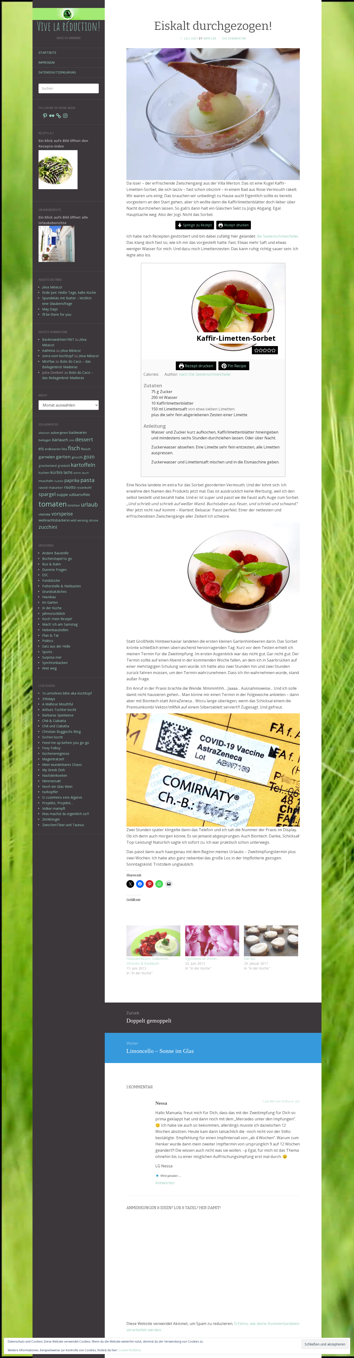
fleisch (86, 449)
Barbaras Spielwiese (57, 715)
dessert (84, 439)
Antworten (165, 1182)
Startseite (47, 52)
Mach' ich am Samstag (60, 624)
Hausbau (49, 597)
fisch (74, 448)
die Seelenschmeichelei (277, 236)
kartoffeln (83, 464)
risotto (70, 487)
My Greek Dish (53, 770)
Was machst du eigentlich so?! (65, 813)
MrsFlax (48, 361)
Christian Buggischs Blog (61, 731)
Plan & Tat (50, 635)
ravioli (43, 487)
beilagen (45, 440)
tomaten (53, 504)
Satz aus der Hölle (56, 646)
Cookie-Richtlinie (129, 1350)
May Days (50, 309)
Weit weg (49, 668)
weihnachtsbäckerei (54, 520)
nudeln (58, 481)
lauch (85, 473)
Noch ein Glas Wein (57, 786)
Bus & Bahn (51, 564)
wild (73, 520)
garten (63, 457)
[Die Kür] (271, 940)
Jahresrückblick (53, 613)
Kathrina (48, 350)
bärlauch (60, 439)
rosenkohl (84, 487)
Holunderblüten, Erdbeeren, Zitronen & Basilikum (147, 961)
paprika (71, 480)
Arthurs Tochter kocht (59, 709)
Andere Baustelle (55, 553)
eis (41, 448)
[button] (256, 350)
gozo (89, 456)
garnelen (47, 457)
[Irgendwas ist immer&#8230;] (212, 940)
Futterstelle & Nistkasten (61, 586)
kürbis (56, 472)
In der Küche (52, 608)
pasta (87, 479)
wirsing (82, 520)
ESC (45, 575)
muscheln (46, 481)
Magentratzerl (53, 759)
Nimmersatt (51, 781)
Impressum (47, 62)
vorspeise (62, 513)
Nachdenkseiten (54, 775)
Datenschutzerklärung (57, 72)
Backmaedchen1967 (58, 339)
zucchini (48, 527)
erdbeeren (53, 449)
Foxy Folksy (51, 748)
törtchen (74, 505)
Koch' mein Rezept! (57, 618)
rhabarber (56, 487)
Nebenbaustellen (55, 630)
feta (64, 449)
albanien (44, 433)
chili (71, 440)
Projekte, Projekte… (57, 803)
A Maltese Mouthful (57, 704)
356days (48, 698)
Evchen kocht (52, 737)
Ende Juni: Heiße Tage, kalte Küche (69, 292)
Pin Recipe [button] (236, 365)
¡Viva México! (52, 287)
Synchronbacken (55, 662)
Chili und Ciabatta (55, 726)
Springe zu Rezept (197, 225)
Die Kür (250, 958)
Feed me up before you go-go (65, 742)
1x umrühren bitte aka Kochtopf (67, 693)
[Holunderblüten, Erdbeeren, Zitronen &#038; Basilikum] (153, 940)
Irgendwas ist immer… (202, 958)
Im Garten (50, 602)
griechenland (48, 466)
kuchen (44, 472)
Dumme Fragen (54, 569)
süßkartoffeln (79, 494)
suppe (62, 494)
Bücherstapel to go (57, 558)
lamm (77, 473)
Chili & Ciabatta (54, 720)
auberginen (59, 432)
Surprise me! (51, 657)
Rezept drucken (236, 225)
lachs (68, 472)
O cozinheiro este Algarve (62, 797)
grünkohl (64, 466)
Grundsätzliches (54, 591)
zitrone (93, 520)
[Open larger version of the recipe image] (213, 311)
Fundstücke (51, 580)
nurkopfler (50, 791)
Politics (47, 640)
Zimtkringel (50, 819)
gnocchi (77, 457)
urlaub (89, 504)
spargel (47, 494)
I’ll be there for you (56, 314)
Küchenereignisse (55, 753)
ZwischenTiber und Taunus (63, 825)
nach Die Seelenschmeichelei (204, 374)
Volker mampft (53, 808)
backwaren (78, 432)
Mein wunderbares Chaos (62, 764)
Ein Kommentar (234, 38)
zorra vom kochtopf (57, 356)
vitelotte (45, 514)
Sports (47, 651)
